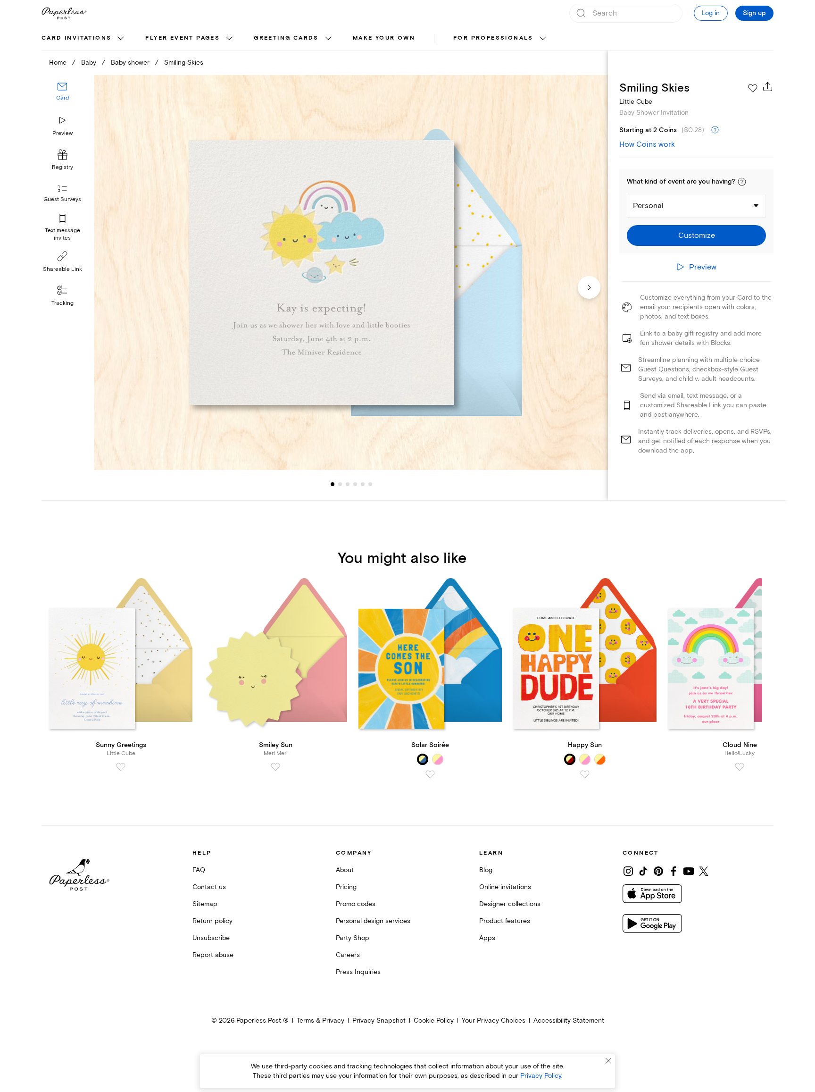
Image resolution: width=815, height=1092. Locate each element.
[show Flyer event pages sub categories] (229, 39)
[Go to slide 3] (340, 484)
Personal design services (373, 921)
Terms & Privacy (320, 1020)
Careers (348, 955)
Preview (62, 133)
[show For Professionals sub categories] (543, 39)
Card (62, 97)
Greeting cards (286, 38)
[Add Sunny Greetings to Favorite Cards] (120, 767)
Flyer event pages (182, 38)
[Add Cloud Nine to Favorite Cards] (739, 767)
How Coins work (647, 144)
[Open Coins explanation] (715, 130)
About (345, 870)
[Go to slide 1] (332, 484)
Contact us (209, 887)
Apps (487, 938)
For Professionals (493, 38)
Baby (88, 63)
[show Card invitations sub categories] (120, 39)
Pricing (346, 887)
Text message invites (62, 234)
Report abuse (212, 955)
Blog (485, 870)
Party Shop (352, 938)
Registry (62, 167)
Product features (504, 921)
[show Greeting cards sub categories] (328, 39)
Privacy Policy (540, 1076)
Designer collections (510, 904)
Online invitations (505, 887)
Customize (696, 235)
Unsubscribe (211, 938)
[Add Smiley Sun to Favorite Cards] (275, 767)
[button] (742, 181)
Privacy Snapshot (379, 1020)
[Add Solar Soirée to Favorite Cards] (430, 774)
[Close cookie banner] (608, 1061)
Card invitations (76, 38)
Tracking (62, 303)
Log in (711, 13)
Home (58, 63)
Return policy (212, 921)
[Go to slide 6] (363, 484)
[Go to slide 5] (355, 484)
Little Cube (635, 102)
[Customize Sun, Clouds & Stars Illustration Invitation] (351, 272)
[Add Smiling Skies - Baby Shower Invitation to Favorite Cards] (752, 88)
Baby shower (130, 63)
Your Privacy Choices (493, 1020)
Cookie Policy (434, 1020)
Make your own (384, 38)
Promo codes (355, 904)
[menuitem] (84, 38)
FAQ (198, 870)
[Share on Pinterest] (658, 871)
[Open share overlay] (767, 86)
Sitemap (204, 904)
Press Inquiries (358, 972)
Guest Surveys (62, 199)
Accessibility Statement (568, 1020)
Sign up (754, 13)
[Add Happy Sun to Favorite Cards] (584, 774)
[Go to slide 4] (347, 484)
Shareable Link (62, 269)
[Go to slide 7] (370, 484)
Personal (648, 205)
